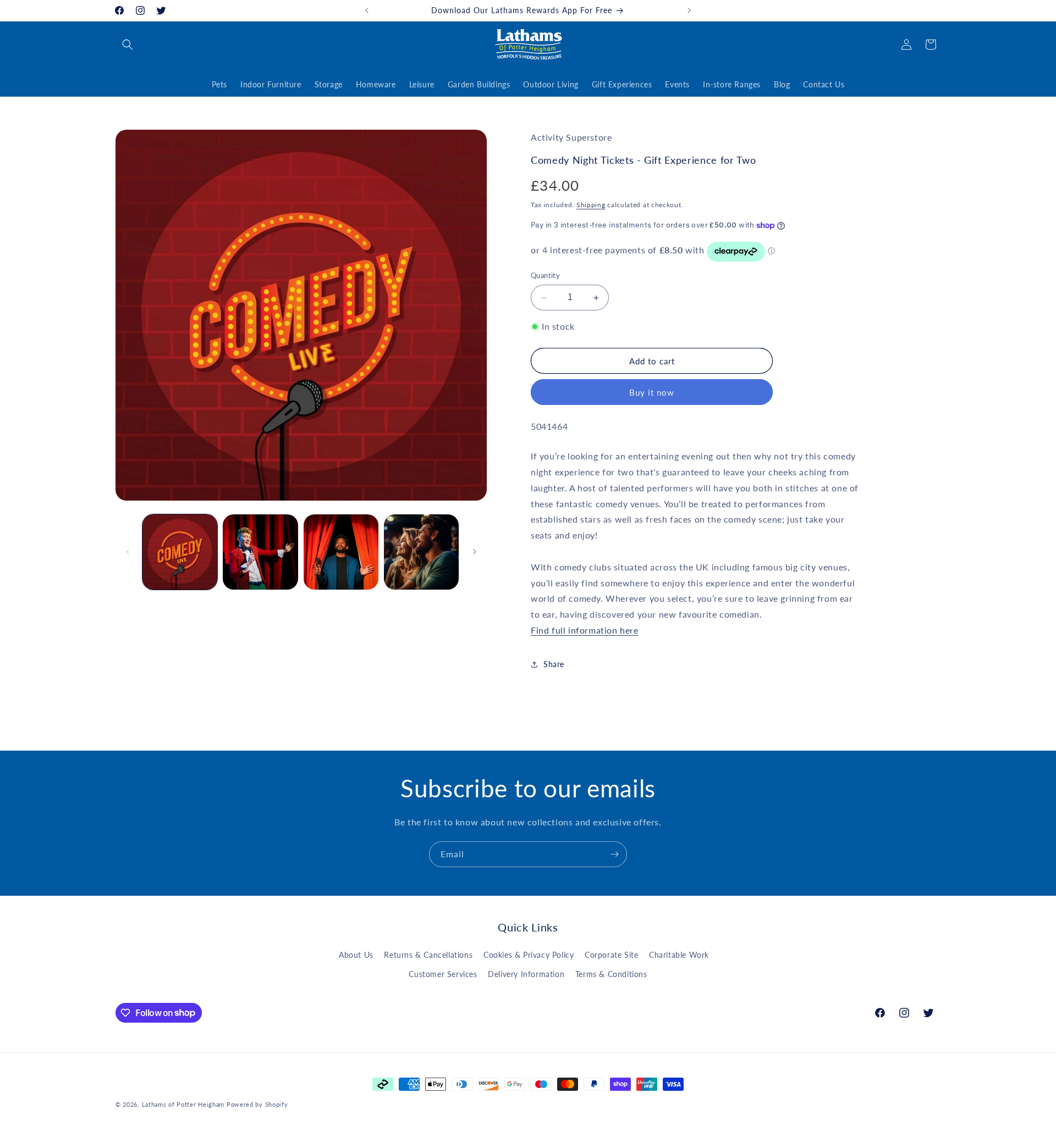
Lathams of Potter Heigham (183, 1104)
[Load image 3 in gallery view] (341, 551)
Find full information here (585, 630)
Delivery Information (526, 974)
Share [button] (553, 664)
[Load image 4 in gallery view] (421, 551)
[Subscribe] (614, 854)
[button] (128, 44)
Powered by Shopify (257, 1104)
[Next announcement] (689, 10)
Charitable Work (679, 954)
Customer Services (443, 974)
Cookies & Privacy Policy (528, 954)
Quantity (545, 275)
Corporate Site (611, 954)
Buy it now (651, 393)
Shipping (591, 205)
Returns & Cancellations (428, 954)
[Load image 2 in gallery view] (260, 551)
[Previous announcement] (367, 10)
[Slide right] (475, 552)
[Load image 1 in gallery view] (179, 551)
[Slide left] (128, 552)
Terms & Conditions (611, 974)
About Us (356, 954)
